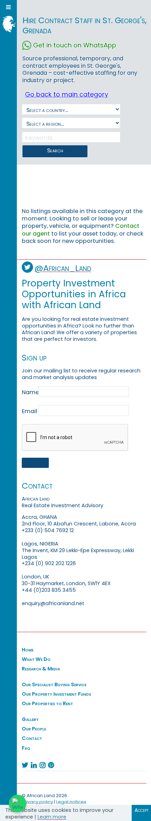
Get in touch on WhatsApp (74, 45)
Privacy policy (37, 802)
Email (29, 411)
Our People (34, 728)
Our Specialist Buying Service (54, 684)
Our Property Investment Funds (56, 694)
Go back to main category (66, 94)
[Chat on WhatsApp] (17, 803)
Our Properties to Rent (47, 703)
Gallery (30, 719)
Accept (141, 810)
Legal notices (71, 802)
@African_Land (62, 268)
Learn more (52, 816)
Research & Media (41, 668)
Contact (32, 738)
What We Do (36, 659)
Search (55, 150)
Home (27, 650)
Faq (26, 748)
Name (30, 392)
